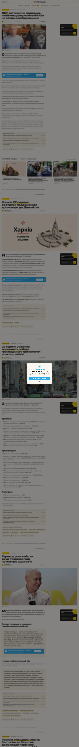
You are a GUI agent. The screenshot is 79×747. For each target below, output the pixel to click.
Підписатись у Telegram (40, 378)
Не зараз (39, 381)
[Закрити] (50, 365)
